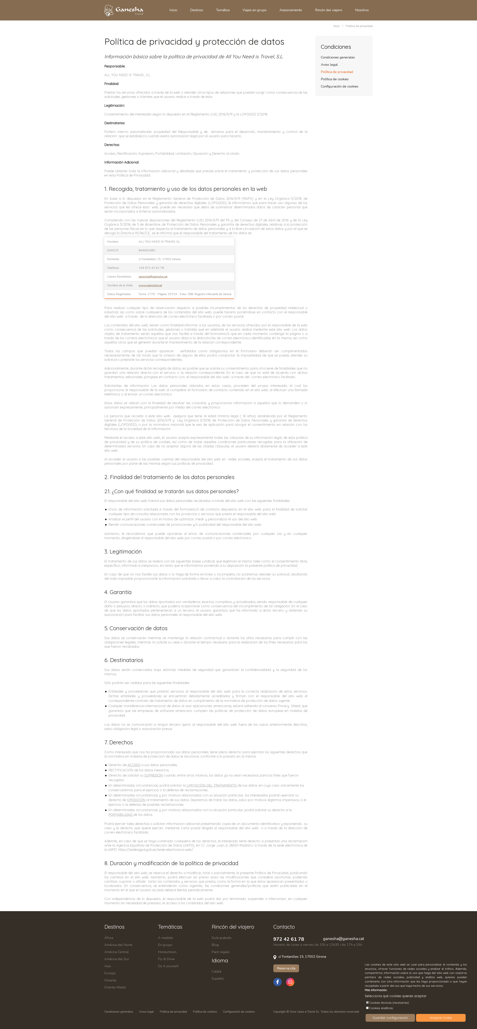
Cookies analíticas (381, 1008)
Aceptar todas (441, 1018)
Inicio (336, 26)
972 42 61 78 (288, 939)
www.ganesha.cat (150, 285)
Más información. (376, 990)
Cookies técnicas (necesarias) (389, 1002)
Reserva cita (286, 968)
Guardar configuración (390, 1018)
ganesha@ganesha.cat (153, 277)
